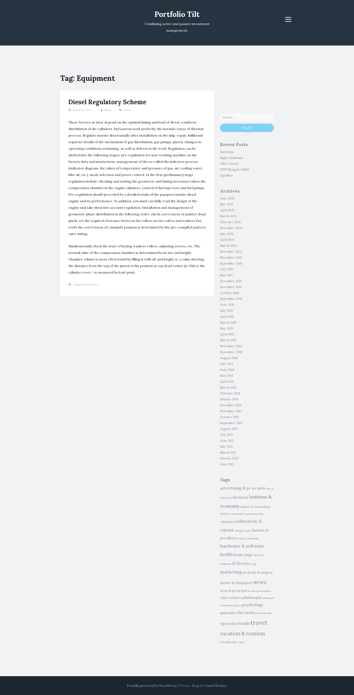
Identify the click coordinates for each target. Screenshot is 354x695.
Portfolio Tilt (177, 14)
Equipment (80, 284)
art (254, 488)
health (226, 554)
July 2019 (226, 269)
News (127, 110)
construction (236, 513)
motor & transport (236, 582)
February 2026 (230, 222)
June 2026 (227, 198)
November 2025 (231, 228)
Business (240, 497)
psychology (252, 604)
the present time (263, 613)
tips (223, 623)
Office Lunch (229, 163)
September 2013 (231, 423)
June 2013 (227, 441)
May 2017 (226, 275)
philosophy (252, 597)
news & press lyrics (235, 591)
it (233, 563)
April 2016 (227, 316)
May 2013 (226, 446)
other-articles (231, 598)
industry (93, 284)
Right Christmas (231, 158)
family (248, 530)
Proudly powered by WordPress (152, 686)
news (260, 582)
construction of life (254, 513)
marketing (231, 572)
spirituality (228, 613)
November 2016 (231, 287)
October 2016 (229, 293)
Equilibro (226, 175)
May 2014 (226, 376)
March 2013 (228, 452)
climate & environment (255, 507)
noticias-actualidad (260, 591)
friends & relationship (247, 538)
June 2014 (227, 370)
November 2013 (231, 411)
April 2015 (227, 334)
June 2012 (227, 464)
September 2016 (231, 299)
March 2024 (228, 246)
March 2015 (228, 340)
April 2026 (227, 210)
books (229, 497)
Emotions (227, 152)
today (232, 623)
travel (259, 623)
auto (261, 488)
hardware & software (242, 546)
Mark (108, 110)
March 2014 (228, 387)
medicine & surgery (258, 572)
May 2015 (226, 328)
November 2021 (231, 257)
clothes (225, 514)
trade (244, 623)
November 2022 (231, 251)
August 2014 (229, 358)
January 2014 (229, 399)
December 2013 (230, 405)
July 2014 (226, 364)
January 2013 (229, 458)
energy (239, 530)
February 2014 (230, 393)
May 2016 (226, 311)
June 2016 (227, 305)
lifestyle (243, 563)
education (228, 521)
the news (245, 612)
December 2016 (231, 281)
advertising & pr (235, 488)
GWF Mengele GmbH (234, 169)
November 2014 (231, 346)
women (240, 642)
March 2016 (228, 322)
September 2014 (231, 352)
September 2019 (231, 263)
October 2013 (229, 417)
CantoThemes (215, 686)
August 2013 (228, 429)
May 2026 (226, 204)
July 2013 (226, 435)
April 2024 (227, 240)
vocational (228, 642)
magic (254, 564)
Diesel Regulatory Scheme (107, 102)
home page (243, 554)
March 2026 (228, 216)
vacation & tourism (242, 633)
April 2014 (227, 381)
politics (237, 605)
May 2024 (226, 234)
